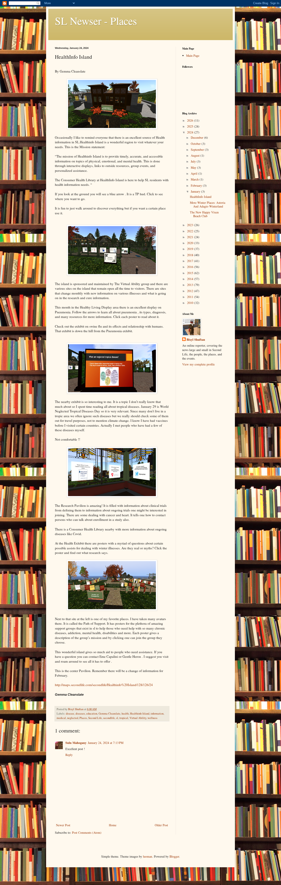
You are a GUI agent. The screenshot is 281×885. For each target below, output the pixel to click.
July (194, 161)
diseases (80, 713)
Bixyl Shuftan (196, 339)
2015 (190, 273)
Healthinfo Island (139, 713)
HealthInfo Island (200, 197)
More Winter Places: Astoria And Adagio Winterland (207, 204)
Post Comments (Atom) (86, 832)
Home (112, 825)
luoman (147, 856)
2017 (190, 261)
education (91, 713)
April (194, 173)
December (197, 137)
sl (117, 718)
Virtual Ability (138, 718)
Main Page (192, 55)
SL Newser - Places (96, 21)
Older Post (161, 825)
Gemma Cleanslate (109, 713)
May (194, 167)
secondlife (109, 718)
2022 (190, 231)
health (125, 713)
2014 (190, 279)
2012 (190, 291)
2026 (190, 120)
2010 (190, 303)
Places (83, 718)
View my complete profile (198, 364)
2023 (190, 225)
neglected (72, 718)
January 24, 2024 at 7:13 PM (105, 743)
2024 (190, 132)
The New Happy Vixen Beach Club (204, 214)
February (197, 185)
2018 (190, 255)
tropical (123, 718)
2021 (190, 237)
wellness (152, 718)
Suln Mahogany (75, 742)
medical (61, 718)
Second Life (95, 718)
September (198, 149)
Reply (69, 755)
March (195, 179)
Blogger (174, 856)
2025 (190, 126)
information (157, 713)
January (196, 191)
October (196, 144)
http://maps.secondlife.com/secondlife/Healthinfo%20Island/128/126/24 (104, 685)
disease (70, 713)
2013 (190, 285)
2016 (190, 267)
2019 (190, 249)
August (195, 155)
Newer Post (63, 825)
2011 (190, 297)
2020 (190, 243)
